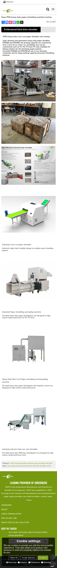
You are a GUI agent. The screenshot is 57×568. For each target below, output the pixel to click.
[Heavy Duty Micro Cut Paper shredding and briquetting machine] (28, 349)
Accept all (43, 558)
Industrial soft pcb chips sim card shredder (20, 449)
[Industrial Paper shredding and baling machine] (28, 281)
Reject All (13, 558)
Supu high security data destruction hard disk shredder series (29, 466)
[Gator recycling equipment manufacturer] (8, 9)
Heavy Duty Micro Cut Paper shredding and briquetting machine (25, 380)
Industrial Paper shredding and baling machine (21, 312)
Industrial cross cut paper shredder (16, 245)
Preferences (35, 562)
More (29, 500)
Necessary (12, 562)
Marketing (47, 562)
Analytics (23, 562)
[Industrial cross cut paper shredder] (28, 214)
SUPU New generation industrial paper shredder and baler (31, 463)
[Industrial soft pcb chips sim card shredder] (28, 419)
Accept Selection (28, 558)
